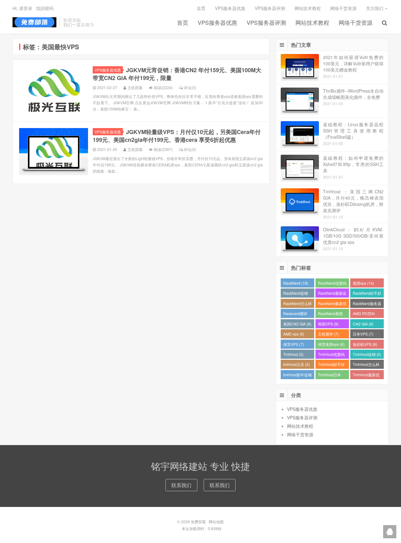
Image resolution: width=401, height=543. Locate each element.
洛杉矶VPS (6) (365, 344)
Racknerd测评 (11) (295, 314)
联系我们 (181, 485)
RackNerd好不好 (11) (367, 294)
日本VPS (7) (363, 333)
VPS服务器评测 (266, 22)
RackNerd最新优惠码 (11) (332, 304)
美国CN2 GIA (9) (297, 323)
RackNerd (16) (295, 283)
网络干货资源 (355, 22)
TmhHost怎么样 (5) (366, 365)
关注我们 (375, 8)
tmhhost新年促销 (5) (297, 375)
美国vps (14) (363, 283)
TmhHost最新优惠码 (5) (366, 375)
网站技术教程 (312, 22)
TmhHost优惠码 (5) (331, 355)
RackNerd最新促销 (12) (332, 294)
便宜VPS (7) (293, 344)
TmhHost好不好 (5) (331, 365)
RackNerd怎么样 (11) (297, 304)
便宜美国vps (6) (331, 344)
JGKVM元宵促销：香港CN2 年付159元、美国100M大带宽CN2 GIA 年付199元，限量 (177, 74)
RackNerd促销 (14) (295, 294)
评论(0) (190, 87)
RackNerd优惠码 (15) (332, 284)
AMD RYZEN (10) (364, 314)
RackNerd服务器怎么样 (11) (367, 304)
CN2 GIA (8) (363, 323)
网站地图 (216, 521)
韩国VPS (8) (328, 323)
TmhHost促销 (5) (367, 354)
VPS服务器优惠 (217, 22)
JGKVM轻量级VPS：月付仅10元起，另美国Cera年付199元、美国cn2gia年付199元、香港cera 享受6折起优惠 (177, 136)
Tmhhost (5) (293, 354)
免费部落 (34, 22)
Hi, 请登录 (22, 8)
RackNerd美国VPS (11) (330, 314)
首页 (182, 22)
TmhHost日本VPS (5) (329, 375)
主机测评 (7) (328, 333)
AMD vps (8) (293, 333)
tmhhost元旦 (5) (296, 364)
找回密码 (45, 8)
